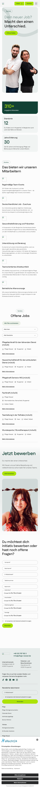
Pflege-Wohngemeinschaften (10, 710)
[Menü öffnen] (36, 3)
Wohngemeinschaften (8, 728)
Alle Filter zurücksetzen (11, 323)
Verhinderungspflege (7, 716)
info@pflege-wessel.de (22, 656)
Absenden (7, 626)
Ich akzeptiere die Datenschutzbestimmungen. (18, 621)
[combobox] (20, 329)
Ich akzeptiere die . (18, 697)
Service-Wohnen (6, 720)
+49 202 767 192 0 (20, 653)
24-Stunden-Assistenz (8, 731)
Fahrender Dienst (6, 713)
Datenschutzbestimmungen (23, 697)
